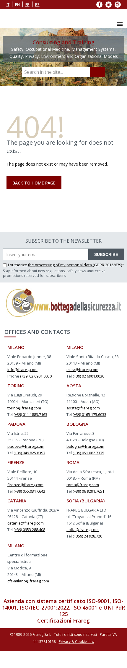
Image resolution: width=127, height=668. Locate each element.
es (37, 4)
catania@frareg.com (25, 523)
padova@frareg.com (25, 446)
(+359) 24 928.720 (87, 536)
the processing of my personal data (60, 264)
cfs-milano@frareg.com (28, 581)
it (7, 4)
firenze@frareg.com (25, 484)
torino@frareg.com (24, 408)
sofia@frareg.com (82, 529)
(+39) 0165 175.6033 (89, 414)
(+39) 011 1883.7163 (30, 414)
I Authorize (18, 264)
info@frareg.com (22, 369)
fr (27, 4)
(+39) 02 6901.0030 (36, 376)
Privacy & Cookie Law (76, 641)
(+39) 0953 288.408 (29, 529)
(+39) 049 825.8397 (29, 452)
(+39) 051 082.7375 (88, 452)
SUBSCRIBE (106, 254)
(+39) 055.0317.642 (29, 491)
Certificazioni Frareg (63, 620)
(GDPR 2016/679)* (108, 264)
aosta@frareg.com (83, 408)
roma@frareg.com (82, 484)
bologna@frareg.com (85, 446)
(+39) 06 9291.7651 (88, 491)
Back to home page (34, 183)
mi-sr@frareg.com (82, 369)
